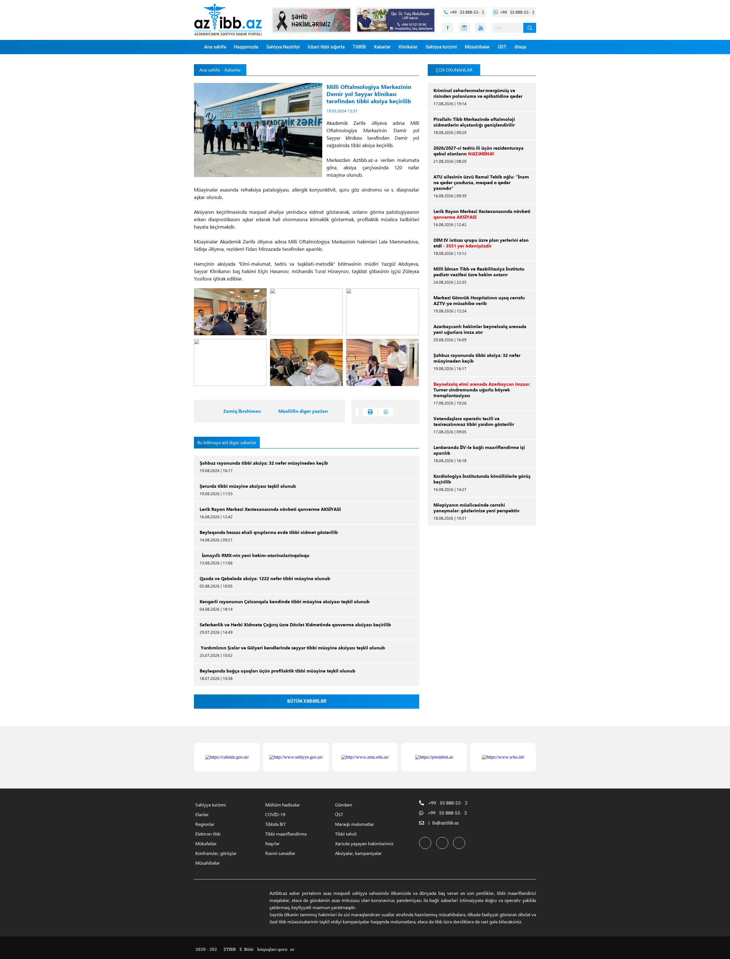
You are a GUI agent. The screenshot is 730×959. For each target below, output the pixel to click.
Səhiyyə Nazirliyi (283, 47)
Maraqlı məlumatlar (354, 824)
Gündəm (343, 805)
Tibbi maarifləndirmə (286, 834)
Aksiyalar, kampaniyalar (358, 853)
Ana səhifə (215, 47)
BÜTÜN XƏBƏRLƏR (306, 701)
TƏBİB (359, 47)
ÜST (502, 47)
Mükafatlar (206, 843)
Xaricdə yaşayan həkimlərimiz (364, 843)
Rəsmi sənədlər (280, 853)
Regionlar (204, 824)
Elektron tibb (207, 834)
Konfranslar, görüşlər (216, 853)
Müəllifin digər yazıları (303, 411)
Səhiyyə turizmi (441, 47)
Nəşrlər (272, 843)
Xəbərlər (382, 47)
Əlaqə (520, 47)
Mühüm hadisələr (282, 805)
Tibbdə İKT (275, 824)
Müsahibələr (477, 47)
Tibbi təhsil (345, 834)
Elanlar (202, 814)
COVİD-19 (275, 814)
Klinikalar (408, 47)
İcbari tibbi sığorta (326, 47)
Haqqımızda (246, 47)
